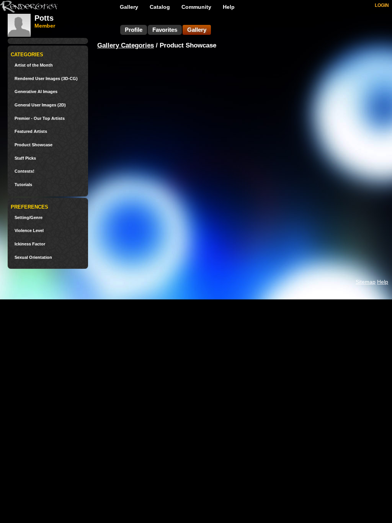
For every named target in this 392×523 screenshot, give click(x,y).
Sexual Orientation (33, 257)
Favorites (164, 29)
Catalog (160, 7)
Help (229, 7)
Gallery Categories (125, 45)
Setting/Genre (28, 218)
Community (196, 7)
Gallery (129, 7)
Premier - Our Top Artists (40, 118)
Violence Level (29, 231)
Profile (133, 29)
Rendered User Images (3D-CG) (46, 79)
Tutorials (23, 185)
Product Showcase (33, 145)
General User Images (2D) (40, 105)
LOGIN (382, 5)
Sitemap (366, 282)
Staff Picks (25, 158)
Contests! (24, 171)
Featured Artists (31, 131)
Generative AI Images (36, 92)
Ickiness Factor (30, 244)
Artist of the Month (34, 65)
